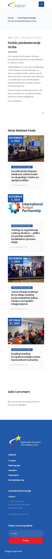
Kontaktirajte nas (16, 480)
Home (11, 17)
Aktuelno (12, 470)
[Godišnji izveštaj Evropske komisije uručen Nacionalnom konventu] (26, 331)
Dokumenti (13, 475)
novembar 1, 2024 (15, 260)
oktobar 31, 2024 (14, 322)
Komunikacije (20, 185)
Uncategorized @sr (27, 17)
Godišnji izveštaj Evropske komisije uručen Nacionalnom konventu (25, 357)
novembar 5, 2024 (15, 139)
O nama (12, 460)
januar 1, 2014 (13, 37)
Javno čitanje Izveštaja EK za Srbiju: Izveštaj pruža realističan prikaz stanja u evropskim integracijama (24, 298)
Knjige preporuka (13, 551)
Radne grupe (14, 465)
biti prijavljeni (20, 405)
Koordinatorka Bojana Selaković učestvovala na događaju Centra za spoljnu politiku (25, 176)
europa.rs (17, 101)
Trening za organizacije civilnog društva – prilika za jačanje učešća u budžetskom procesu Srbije (25, 236)
